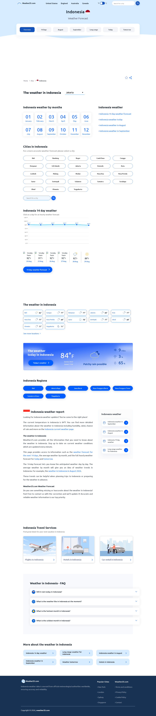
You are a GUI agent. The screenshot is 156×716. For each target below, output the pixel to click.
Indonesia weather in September (34, 662)
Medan (78, 174)
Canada (85, 3)
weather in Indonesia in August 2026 (64, 471)
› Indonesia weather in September (114, 131)
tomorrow (48, 459)
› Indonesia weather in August (112, 125)
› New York (101, 687)
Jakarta (78, 166)
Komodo (100, 166)
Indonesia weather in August (110, 653)
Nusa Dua (100, 174)
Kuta (122, 166)
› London (100, 692)
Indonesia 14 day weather (36, 653)
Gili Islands (55, 166)
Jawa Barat (78, 388)
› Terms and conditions (123, 687)
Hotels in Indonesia (106, 662)
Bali (33, 158)
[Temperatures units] (102, 3)
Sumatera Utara (33, 396)
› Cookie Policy (120, 697)
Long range (94, 30)
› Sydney (100, 697)
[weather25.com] (26, 3)
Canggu (123, 158)
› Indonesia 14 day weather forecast (114, 114)
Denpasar (33, 166)
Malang (55, 174)
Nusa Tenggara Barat (100, 388)
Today (110, 30)
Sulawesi (78, 181)
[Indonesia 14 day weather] (58, 231)
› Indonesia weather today (110, 119)
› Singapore (101, 702)
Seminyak (55, 181)
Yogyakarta (78, 189)
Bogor (78, 158)
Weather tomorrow (70, 662)
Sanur (33, 181)
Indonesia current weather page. (59, 429)
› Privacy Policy (120, 692)
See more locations (31, 333)
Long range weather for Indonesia (72, 653)
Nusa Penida (122, 174)
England (64, 3)
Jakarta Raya (55, 388)
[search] (138, 3)
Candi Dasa (100, 158)
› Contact (118, 702)
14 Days (44, 30)
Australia (75, 3)
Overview (27, 30)
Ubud (33, 189)
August (60, 30)
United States (51, 3)
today (36, 459)
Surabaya (122, 181)
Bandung (55, 158)
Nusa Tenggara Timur (122, 388)
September (77, 30)
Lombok (33, 174)
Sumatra (100, 181)
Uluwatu (56, 189)
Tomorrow (127, 30)
